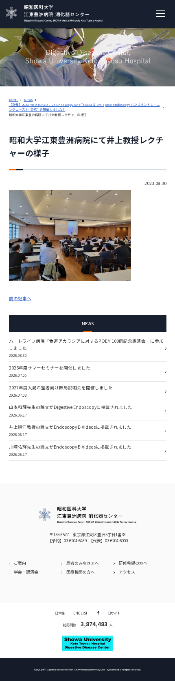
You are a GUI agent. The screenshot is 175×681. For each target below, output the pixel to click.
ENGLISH (81, 612)
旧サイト (113, 612)
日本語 (60, 612)
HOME (13, 99)
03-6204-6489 (75, 541)
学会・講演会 (26, 572)
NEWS (28, 99)
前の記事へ (20, 298)
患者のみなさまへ (82, 563)
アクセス (127, 572)
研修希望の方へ (133, 563)
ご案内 (20, 563)
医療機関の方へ (80, 572)
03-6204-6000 (116, 541)
